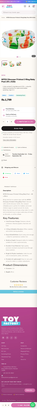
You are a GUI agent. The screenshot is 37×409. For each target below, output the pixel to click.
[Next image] (34, 39)
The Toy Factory (11, 400)
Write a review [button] (18, 292)
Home (3, 17)
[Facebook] (3, 337)
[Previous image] (2, 39)
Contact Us (24, 346)
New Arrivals (5, 348)
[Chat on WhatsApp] (32, 404)
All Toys (3, 346)
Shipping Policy (25, 351)
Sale (2, 359)
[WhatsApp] (15, 337)
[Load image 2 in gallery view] (12, 64)
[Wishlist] (25, 6)
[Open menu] (3, 6)
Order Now (18, 128)
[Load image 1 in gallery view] (5, 64)
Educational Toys (6, 357)
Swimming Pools (6, 354)
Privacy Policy (25, 354)
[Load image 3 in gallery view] (19, 64)
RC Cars (3, 351)
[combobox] (20, 12)
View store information (9, 140)
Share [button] (5, 160)
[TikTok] (11, 337)
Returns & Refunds (26, 348)
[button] (18, 167)
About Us (23, 359)
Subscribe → (29, 390)
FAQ (22, 357)
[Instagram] (7, 337)
